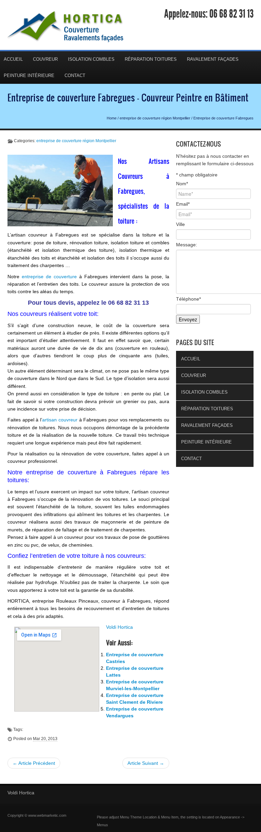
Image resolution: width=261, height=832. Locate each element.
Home (112, 118)
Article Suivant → (145, 763)
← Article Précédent (34, 763)
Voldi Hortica (119, 627)
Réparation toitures (151, 59)
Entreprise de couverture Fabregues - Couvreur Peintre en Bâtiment (127, 97)
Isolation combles (91, 59)
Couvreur (45, 59)
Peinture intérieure (206, 442)
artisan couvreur (60, 419)
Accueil (190, 358)
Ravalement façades (213, 59)
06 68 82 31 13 (231, 14)
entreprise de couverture (49, 276)
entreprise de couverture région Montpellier (155, 118)
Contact (75, 75)
